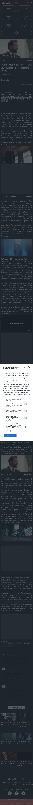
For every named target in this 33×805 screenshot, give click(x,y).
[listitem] (16, 400)
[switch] (25, 404)
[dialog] (16, 402)
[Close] (29, 367)
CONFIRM (10, 435)
